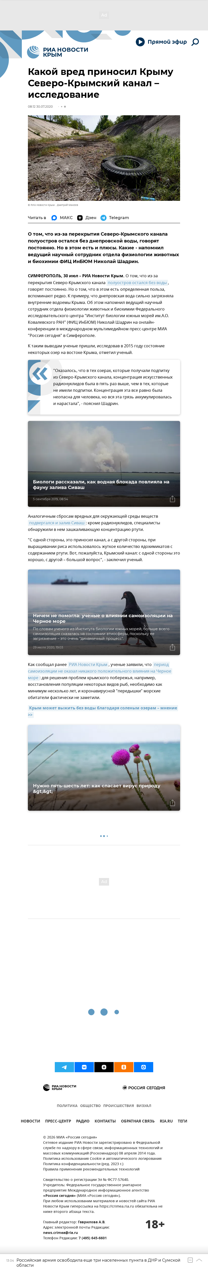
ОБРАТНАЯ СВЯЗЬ (138, 1122)
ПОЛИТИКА (67, 1106)
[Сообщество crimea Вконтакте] (84, 1067)
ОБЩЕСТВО (90, 1106)
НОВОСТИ (30, 1122)
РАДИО (83, 1122)
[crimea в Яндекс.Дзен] (104, 1067)
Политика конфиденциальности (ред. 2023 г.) (83, 1164)
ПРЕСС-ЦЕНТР (58, 1122)
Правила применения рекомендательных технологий (91, 1170)
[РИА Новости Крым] (57, 52)
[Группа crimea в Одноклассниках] (123, 1067)
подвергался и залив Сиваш (56, 523)
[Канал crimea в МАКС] (143, 1067)
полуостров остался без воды (137, 283)
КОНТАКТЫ (105, 1122)
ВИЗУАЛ (143, 1106)
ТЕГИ (182, 1122)
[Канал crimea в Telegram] (64, 1067)
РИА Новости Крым (88, 665)
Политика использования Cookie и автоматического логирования (102, 1159)
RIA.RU (166, 1122)
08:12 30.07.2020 (40, 106)
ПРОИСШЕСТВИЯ (118, 1106)
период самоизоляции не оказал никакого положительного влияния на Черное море (100, 671)
